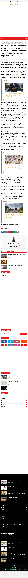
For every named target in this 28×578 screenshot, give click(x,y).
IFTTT (14, 400)
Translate (11, 534)
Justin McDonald (5, 58)
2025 (14, 505)
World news (6, 42)
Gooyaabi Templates (22, 569)
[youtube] (24, 345)
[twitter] (12, 1)
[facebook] (10, 1)
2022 (14, 511)
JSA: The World (14, 5)
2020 (14, 516)
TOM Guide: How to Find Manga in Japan (16, 481)
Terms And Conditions (21, 565)
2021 (14, 514)
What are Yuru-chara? (12, 497)
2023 (14, 509)
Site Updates (10, 386)
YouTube (14, 406)
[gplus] (17, 341)
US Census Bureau (15, 74)
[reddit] (24, 341)
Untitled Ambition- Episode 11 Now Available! (15, 382)
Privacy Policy (13, 565)
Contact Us (14, 567)
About (8, 565)
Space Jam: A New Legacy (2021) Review (16, 375)
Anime (14, 396)
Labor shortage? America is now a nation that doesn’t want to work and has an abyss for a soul (14, 95)
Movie (14, 402)
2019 (14, 518)
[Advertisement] (14, 21)
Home (2, 42)
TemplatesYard (11, 569)
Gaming (14, 398)
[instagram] (15, 1)
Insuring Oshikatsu (12, 486)
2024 (14, 507)
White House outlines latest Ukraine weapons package (15, 266)
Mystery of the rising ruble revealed (15, 260)
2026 (14, 503)
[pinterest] (17, 1)
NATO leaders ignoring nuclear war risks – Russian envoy (17, 255)
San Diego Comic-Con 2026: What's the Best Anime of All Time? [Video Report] (16, 492)
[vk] (11, 345)
